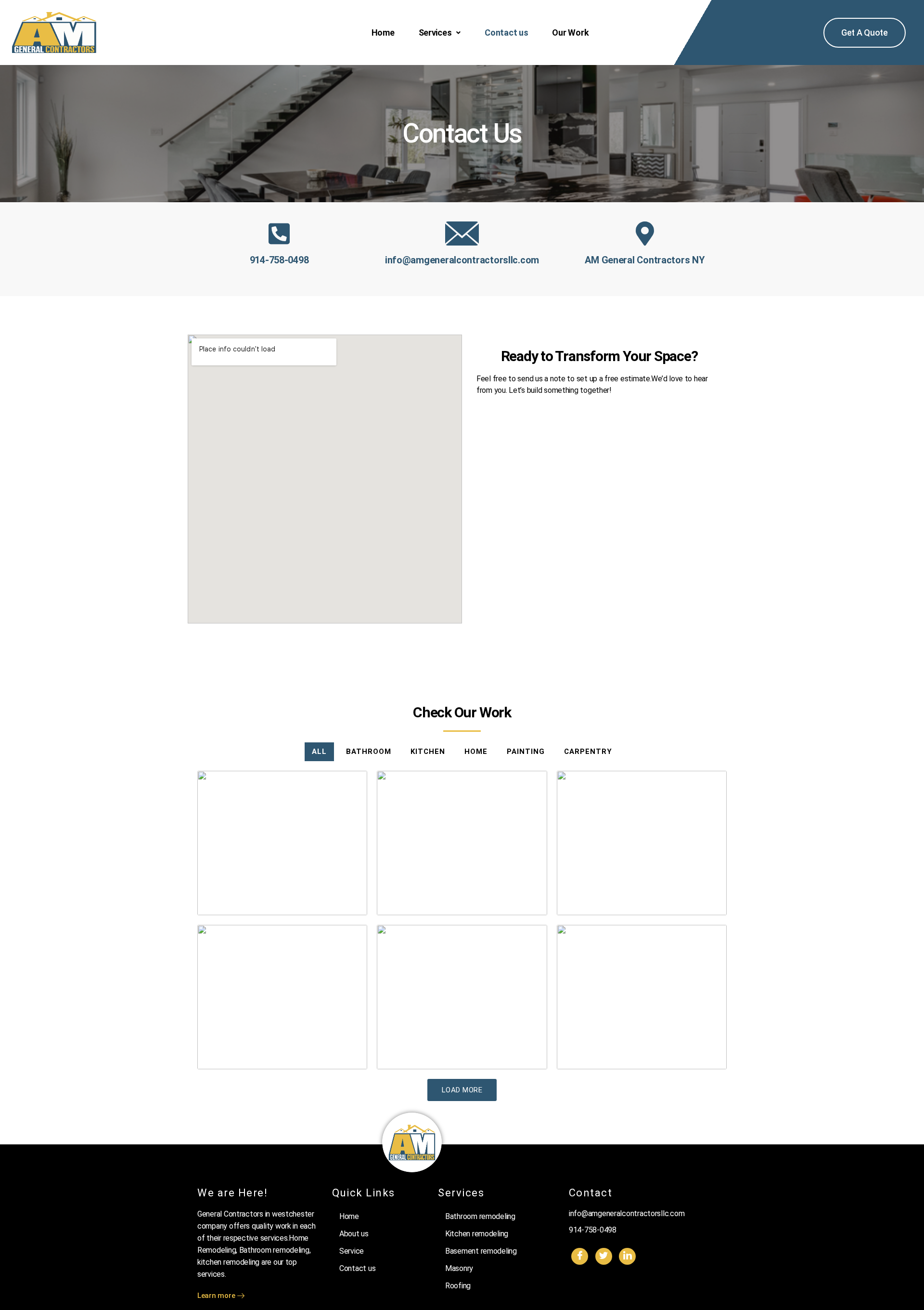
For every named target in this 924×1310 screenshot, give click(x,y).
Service (351, 1251)
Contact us (506, 32)
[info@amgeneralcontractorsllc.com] (462, 233)
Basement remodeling (481, 1251)
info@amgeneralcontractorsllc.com (462, 260)
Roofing (458, 1285)
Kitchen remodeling (476, 1233)
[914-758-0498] (279, 233)
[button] (440, 32)
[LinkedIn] (627, 1256)
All (319, 751)
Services (435, 32)
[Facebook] (579, 1256)
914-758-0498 (279, 260)
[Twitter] (603, 1256)
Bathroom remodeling (480, 1216)
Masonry (459, 1268)
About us (354, 1233)
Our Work (570, 32)
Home (383, 32)
